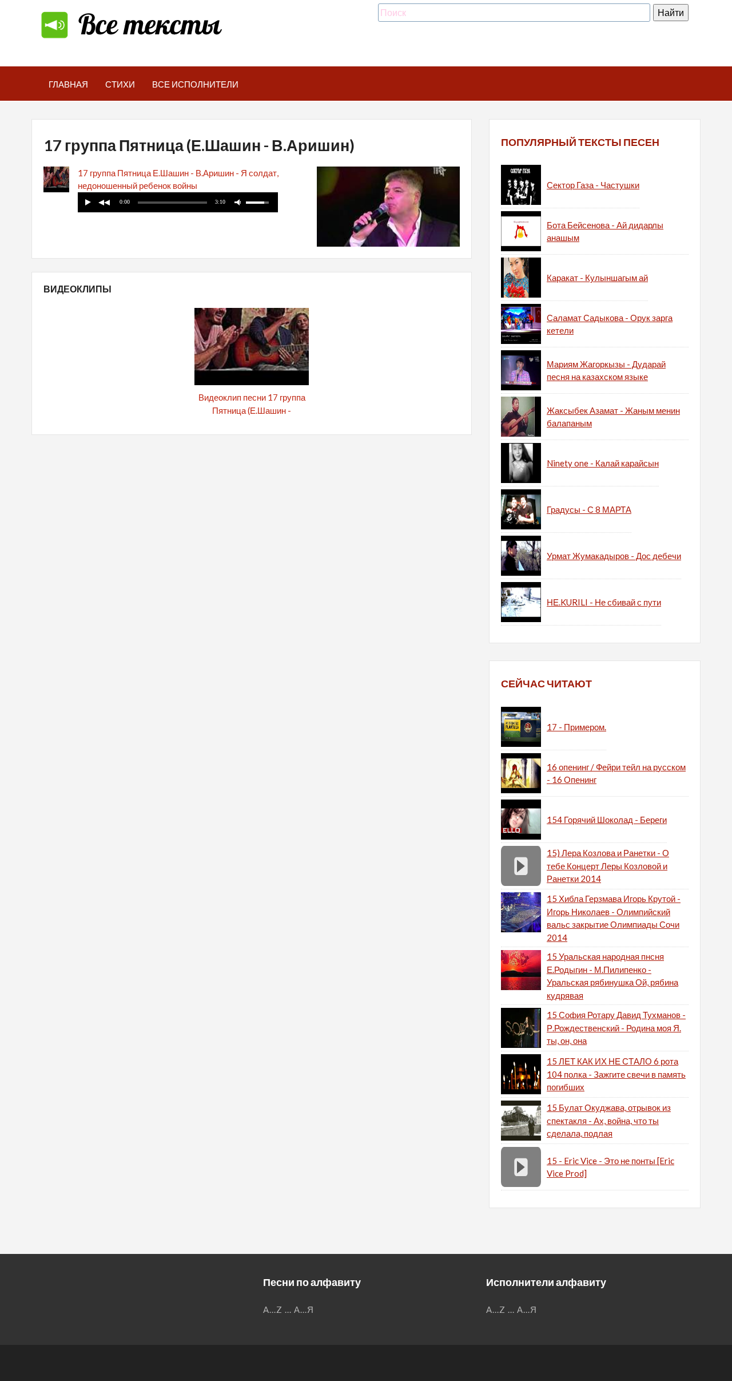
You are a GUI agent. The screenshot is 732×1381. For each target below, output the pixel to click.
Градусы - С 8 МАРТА (589, 509)
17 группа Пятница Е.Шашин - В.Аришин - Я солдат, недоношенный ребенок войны (178, 179)
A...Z (273, 1309)
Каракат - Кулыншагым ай (597, 277)
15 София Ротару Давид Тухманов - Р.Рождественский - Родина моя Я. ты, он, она (616, 1028)
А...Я (304, 1309)
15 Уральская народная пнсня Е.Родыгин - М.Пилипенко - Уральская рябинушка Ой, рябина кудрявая (612, 975)
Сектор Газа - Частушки (593, 185)
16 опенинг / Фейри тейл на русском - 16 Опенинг (616, 773)
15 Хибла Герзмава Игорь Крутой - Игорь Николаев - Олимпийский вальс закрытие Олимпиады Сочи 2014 (614, 918)
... (288, 1309)
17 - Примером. (576, 727)
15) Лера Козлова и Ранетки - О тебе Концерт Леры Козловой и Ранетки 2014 (608, 866)
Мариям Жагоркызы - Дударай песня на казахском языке (606, 370)
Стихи (120, 84)
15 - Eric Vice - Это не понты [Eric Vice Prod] (610, 1167)
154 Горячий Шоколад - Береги (607, 819)
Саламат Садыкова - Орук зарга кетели (610, 324)
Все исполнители (195, 84)
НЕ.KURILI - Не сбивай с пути (604, 602)
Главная (68, 84)
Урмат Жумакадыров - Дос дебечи (614, 556)
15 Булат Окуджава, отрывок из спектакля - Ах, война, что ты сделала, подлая (609, 1120)
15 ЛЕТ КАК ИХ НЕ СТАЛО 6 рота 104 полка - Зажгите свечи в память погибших (616, 1074)
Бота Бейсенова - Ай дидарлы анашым (605, 231)
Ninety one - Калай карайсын (603, 463)
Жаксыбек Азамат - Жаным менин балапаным (613, 417)
